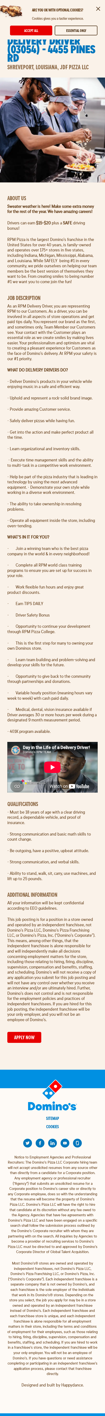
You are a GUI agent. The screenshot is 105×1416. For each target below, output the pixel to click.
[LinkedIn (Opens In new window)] (52, 1143)
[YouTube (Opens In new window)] (65, 1143)
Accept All (31, 31)
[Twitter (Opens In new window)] (27, 1143)
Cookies (52, 1126)
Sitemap (52, 1118)
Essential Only (76, 31)
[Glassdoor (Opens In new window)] (77, 1143)
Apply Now (24, 1037)
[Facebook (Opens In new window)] (40, 1143)
